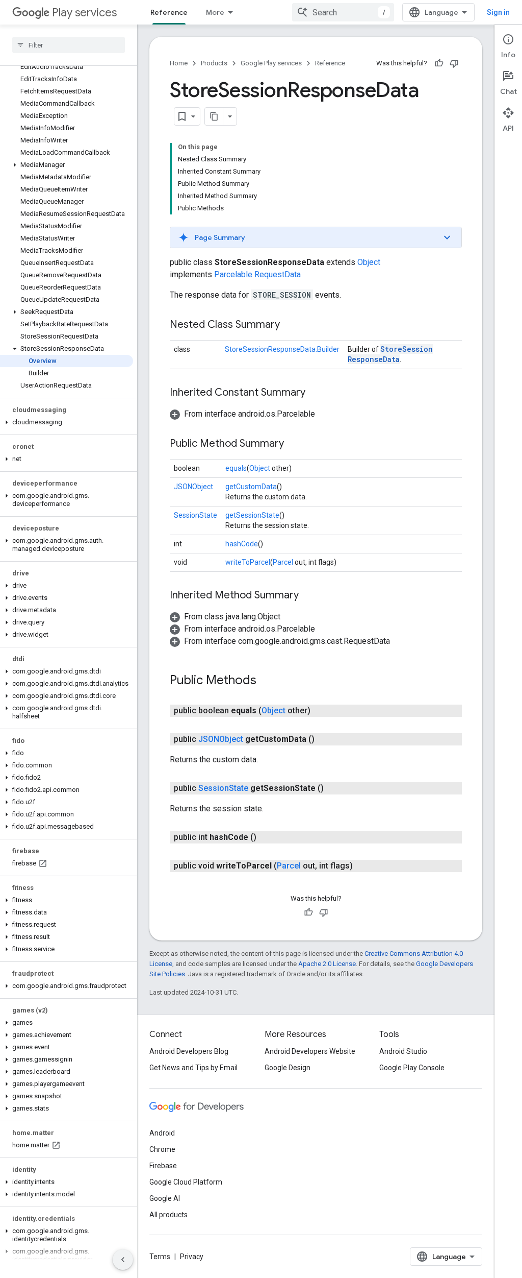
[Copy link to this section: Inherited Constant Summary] (315, 393)
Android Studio (403, 1051)
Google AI (164, 1198)
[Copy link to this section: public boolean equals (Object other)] (320, 711)
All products (168, 1215)
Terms (159, 1256)
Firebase (163, 1166)
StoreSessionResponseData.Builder (282, 349)
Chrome (162, 1149)
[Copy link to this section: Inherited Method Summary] (309, 596)
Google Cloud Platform (185, 1182)
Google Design (287, 1068)
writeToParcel (247, 562)
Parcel (283, 562)
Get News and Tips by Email (193, 1068)
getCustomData (251, 487)
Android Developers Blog (188, 1051)
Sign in (498, 12)
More (215, 12)
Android (162, 1133)
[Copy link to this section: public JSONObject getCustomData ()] (325, 739)
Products (214, 63)
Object (368, 262)
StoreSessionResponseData (390, 354)
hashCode (241, 544)
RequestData (277, 274)
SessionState (195, 515)
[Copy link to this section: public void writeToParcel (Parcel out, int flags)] (363, 866)
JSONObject (193, 487)
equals (236, 468)
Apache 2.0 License (327, 964)
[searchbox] (68, 45)
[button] (66, 165)
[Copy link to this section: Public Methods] (266, 681)
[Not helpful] (454, 63)
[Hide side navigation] (123, 1259)
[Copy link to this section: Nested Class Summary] (290, 325)
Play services (84, 12)
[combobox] (343, 12)
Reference (169, 12)
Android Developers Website (310, 1051)
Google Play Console (412, 1068)
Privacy (191, 1256)
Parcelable (233, 274)
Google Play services (271, 63)
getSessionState (252, 515)
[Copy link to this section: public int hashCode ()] (266, 837)
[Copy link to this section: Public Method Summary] (294, 444)
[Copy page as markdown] (214, 116)
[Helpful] (439, 63)
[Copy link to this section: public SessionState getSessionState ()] (334, 788)
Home (179, 63)
